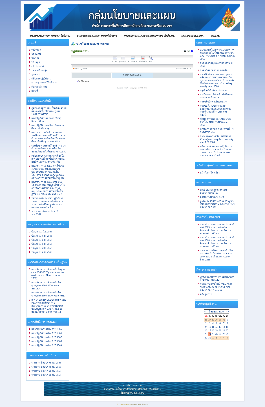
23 (206, 334)
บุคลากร (36, 74)
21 (223, 330)
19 (216, 330)
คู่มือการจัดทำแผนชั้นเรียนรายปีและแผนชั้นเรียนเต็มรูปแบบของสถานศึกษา (49, 111)
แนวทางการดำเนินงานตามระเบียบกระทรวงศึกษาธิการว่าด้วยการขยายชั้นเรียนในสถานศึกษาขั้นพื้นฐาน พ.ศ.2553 (48, 137)
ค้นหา (151, 61)
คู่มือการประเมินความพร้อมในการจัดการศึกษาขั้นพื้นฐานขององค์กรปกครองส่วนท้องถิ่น (48, 158)
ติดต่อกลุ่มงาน (39, 86)
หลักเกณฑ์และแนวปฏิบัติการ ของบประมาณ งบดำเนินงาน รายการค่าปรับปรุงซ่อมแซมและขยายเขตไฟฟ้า (47, 203)
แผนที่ (34, 91)
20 (220, 330)
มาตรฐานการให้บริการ (44, 82)
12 (216, 327)
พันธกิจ (35, 58)
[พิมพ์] (185, 51)
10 (209, 327)
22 (227, 330)
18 (213, 330)
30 (206, 337)
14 (223, 327)
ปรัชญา (35, 62)
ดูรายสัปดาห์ (132, 61)
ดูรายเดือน (122, 61)
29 (227, 334)
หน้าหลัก (36, 50)
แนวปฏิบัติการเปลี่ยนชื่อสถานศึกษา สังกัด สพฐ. (47, 127)
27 (220, 334)
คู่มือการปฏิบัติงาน (41, 78)
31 (209, 337)
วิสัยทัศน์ (36, 54)
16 (206, 330)
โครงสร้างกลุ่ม (39, 70)
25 (213, 334)
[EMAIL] (188, 51)
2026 (221, 311)
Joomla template (124, 404)
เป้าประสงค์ (37, 66)
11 (213, 327)
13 (220, 327)
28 (223, 334)
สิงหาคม (213, 311)
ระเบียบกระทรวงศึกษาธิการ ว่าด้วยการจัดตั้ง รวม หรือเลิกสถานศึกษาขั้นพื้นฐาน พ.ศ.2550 (48, 148)
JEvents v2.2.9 (123, 88)
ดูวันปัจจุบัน (143, 61)
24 (209, 334)
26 (216, 334)
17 (209, 330)
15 (227, 327)
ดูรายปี (114, 61)
